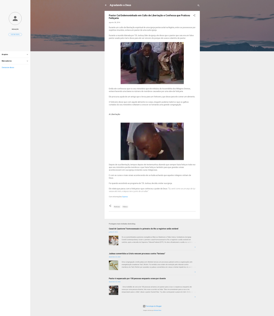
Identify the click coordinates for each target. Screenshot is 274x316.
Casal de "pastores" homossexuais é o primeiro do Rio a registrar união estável (143, 229)
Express (125, 197)
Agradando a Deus (120, 5)
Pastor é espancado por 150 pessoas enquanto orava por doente (137, 278)
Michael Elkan (157, 310)
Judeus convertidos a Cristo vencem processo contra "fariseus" (137, 253)
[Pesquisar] (198, 6)
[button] (194, 15)
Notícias (117, 207)
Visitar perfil (15, 34)
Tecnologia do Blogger (153, 306)
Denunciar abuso (8, 67)
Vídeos (125, 207)
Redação (15, 29)
